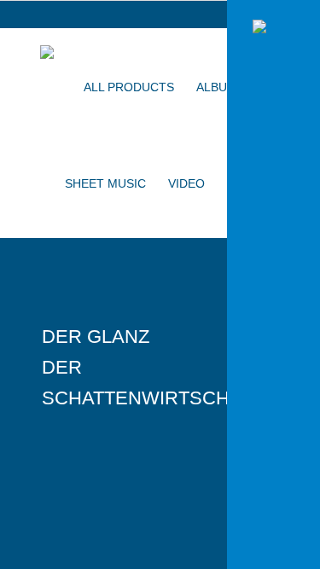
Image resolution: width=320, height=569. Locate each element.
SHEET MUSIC (105, 183)
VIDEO (186, 183)
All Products (129, 87)
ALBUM (216, 87)
